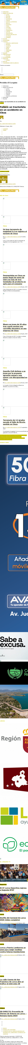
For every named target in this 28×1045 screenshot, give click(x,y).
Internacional (7, 54)
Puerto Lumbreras (11, 21)
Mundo (5, 98)
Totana (8, 20)
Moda (7, 48)
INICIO (5, 1028)
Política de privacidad (9, 1029)
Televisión (9, 50)
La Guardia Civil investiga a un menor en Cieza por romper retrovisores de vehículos (13, 436)
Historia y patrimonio (12, 43)
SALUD (5, 61)
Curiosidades (6, 57)
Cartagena (9, 19)
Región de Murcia (8, 13)
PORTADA (6, 11)
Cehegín (8, 37)
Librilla (8, 31)
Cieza (7, 26)
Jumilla (8, 27)
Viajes (7, 51)
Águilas (8, 16)
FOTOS (5, 38)
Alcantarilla (9, 33)
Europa (8, 55)
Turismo (8, 45)
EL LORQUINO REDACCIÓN (8, 123)
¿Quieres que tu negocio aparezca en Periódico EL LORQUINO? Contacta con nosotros (14, 1032)
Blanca (8, 23)
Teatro (8, 47)
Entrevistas (6, 40)
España (5, 53)
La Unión (8, 28)
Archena (8, 36)
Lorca (7, 14)
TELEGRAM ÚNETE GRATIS (11, 63)
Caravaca (8, 24)
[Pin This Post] (15, 133)
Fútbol (8, 60)
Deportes (5, 58)
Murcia (8, 17)
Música (8, 44)
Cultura (5, 41)
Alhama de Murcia (11, 34)
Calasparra (9, 30)
